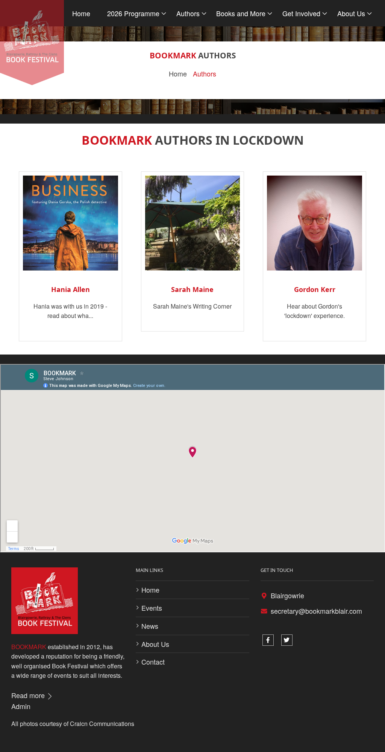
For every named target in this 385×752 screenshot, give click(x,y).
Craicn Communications (102, 723)
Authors (204, 73)
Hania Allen (70, 289)
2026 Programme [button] (133, 13)
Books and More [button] (240, 13)
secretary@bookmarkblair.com (316, 611)
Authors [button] (188, 13)
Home (81, 13)
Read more (29, 695)
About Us (155, 644)
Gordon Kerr (314, 289)
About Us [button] (351, 13)
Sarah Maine (192, 289)
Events (151, 608)
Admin (20, 706)
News (149, 626)
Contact (153, 661)
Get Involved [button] (301, 13)
